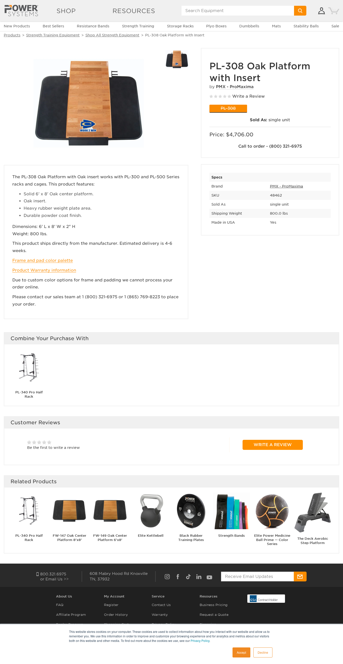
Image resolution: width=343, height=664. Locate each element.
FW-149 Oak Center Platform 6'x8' (110, 538)
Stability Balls (306, 26)
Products (12, 35)
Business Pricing (213, 605)
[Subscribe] (300, 576)
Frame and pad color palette (42, 260)
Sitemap (63, 644)
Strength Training (138, 26)
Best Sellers (53, 26)
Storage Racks (180, 26)
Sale (335, 26)
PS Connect (114, 634)
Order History (116, 615)
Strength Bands (231, 535)
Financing (208, 624)
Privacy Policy (164, 624)
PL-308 (234, 109)
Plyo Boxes (216, 26)
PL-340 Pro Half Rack (29, 394)
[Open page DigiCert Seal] (263, 598)
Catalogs (207, 634)
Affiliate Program (71, 615)
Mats (276, 26)
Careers (62, 634)
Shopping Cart (116, 624)
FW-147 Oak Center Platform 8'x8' (69, 538)
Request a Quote (214, 615)
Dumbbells (249, 26)
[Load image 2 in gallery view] (176, 59)
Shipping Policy (165, 644)
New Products (17, 26)
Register (111, 605)
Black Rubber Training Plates (191, 538)
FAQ (60, 605)
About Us (64, 596)
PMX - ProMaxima (235, 86)
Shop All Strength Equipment (112, 35)
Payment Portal (117, 644)
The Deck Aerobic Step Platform (312, 541)
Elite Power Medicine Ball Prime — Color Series (272, 540)
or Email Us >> (54, 579)
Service (158, 596)
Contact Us (161, 605)
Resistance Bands (93, 26)
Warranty (160, 615)
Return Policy (163, 634)
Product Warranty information (44, 270)
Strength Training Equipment (53, 35)
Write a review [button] (273, 444)
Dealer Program (69, 624)
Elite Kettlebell (150, 535)
